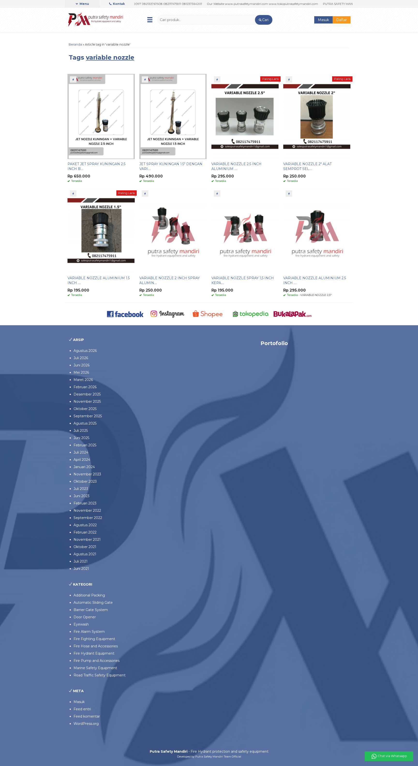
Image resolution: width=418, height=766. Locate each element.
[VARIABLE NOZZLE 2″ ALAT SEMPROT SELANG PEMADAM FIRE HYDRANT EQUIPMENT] (317, 116)
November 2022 (87, 510)
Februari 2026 (85, 387)
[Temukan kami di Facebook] (125, 313)
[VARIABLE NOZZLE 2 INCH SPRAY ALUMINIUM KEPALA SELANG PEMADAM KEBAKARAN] (173, 230)
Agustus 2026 (85, 350)
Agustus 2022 (85, 525)
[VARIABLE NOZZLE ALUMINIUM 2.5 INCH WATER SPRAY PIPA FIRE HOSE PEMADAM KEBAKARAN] (317, 230)
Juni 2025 (81, 438)
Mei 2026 (81, 372)
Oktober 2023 (85, 481)
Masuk (323, 20)
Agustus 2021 (85, 554)
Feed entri (82, 709)
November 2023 (87, 474)
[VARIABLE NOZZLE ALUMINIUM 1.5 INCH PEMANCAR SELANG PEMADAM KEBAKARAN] (101, 230)
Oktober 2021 (85, 547)
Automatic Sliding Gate (93, 602)
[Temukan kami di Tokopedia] (250, 313)
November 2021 (87, 539)
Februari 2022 (85, 532)
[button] (263, 20)
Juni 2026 (82, 365)
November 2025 (87, 401)
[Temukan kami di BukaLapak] (292, 313)
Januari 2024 (84, 467)
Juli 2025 (81, 430)
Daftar (341, 20)
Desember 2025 (87, 394)
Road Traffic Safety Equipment (100, 675)
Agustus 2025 (85, 423)
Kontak (118, 4)
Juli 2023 (81, 489)
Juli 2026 (81, 358)
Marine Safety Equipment (95, 668)
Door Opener (85, 617)
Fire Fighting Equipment (94, 639)
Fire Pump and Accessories (96, 660)
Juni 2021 (81, 568)
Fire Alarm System (89, 631)
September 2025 (88, 416)
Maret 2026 (83, 380)
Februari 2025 (85, 445)
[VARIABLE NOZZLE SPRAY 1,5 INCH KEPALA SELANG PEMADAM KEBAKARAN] (245, 230)
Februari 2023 (85, 503)
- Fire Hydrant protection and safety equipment (209, 751)
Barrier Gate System (91, 610)
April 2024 (82, 459)
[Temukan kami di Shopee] (209, 313)
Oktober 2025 (85, 409)
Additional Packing (89, 595)
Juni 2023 (82, 496)
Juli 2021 (81, 561)
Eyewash (81, 624)
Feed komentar (87, 716)
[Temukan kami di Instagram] (167, 313)
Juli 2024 (81, 452)
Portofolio (274, 343)
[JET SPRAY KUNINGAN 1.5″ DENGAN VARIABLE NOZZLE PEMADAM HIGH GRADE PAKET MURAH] (173, 116)
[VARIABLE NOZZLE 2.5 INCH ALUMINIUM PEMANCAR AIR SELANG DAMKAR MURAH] (245, 116)
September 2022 (88, 518)
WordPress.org (86, 723)
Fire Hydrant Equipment (94, 653)
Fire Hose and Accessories (96, 646)
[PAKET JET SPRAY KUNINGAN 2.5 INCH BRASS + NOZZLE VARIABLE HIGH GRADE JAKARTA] (101, 116)
